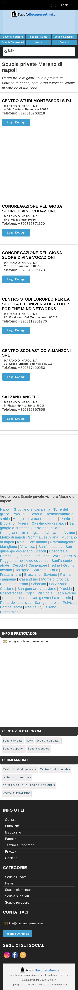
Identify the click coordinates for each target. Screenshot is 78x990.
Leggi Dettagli (16, 122)
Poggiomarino (11, 561)
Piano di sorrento (14, 584)
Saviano (50, 575)
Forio (54, 570)
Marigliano (8, 547)
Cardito (70, 556)
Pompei (6, 556)
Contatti (64, 42)
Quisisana (48, 607)
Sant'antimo (37, 542)
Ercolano (7, 523)
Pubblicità (12, 826)
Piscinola (45, 593)
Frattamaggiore (62, 542)
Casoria (36, 514)
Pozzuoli (19, 514)
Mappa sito (13, 832)
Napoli (5, 509)
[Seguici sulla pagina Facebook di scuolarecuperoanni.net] (15, 955)
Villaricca (27, 547)
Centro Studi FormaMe (55, 769)
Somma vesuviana (43, 537)
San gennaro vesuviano (36, 589)
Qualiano (23, 556)
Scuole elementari (13, 42)
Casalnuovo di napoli (49, 523)
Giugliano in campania (32, 509)
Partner (10, 838)
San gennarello (47, 603)
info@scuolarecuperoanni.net (28, 641)
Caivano (53, 533)
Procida (65, 589)
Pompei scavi (11, 607)
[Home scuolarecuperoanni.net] (42, 14)
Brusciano (32, 575)
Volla (57, 556)
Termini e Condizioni (20, 845)
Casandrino (28, 579)
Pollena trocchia (15, 598)
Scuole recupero (13, 36)
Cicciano (7, 589)
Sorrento (39, 570)
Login (65, 4)
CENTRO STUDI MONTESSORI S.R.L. (38, 101)
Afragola (20, 519)
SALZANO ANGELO (21, 397)
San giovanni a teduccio (51, 598)
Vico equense (37, 561)
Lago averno (66, 593)
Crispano (38, 584)
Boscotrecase (11, 593)
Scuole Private (38, 36)
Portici (65, 519)
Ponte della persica (16, 603)
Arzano (69, 533)
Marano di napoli (43, 519)
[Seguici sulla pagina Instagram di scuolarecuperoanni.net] (7, 955)
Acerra (23, 523)
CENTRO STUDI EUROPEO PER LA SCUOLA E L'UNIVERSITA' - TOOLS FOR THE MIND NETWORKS (36, 304)
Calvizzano (58, 584)
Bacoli (41, 551)
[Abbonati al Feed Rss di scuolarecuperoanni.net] (23, 955)
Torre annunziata (46, 528)
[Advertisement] (39, 166)
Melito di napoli (12, 537)
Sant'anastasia (50, 547)
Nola (21, 542)
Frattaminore (10, 575)
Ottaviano (41, 556)
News (38, 42)
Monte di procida (55, 579)
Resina (31, 607)
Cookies (11, 858)
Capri (30, 593)
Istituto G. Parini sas (17, 777)
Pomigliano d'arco (14, 533)
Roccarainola (11, 612)
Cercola (18, 565)
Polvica (69, 603)
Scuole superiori (64, 36)
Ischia (55, 565)
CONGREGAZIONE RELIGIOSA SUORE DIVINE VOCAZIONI (32, 255)
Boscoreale (58, 551)
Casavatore (37, 565)
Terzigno (22, 570)
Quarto (38, 533)
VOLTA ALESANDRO (16, 793)
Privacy (10, 851)
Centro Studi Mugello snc (20, 769)
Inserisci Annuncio (17, 933)
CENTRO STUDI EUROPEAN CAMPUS (29, 785)
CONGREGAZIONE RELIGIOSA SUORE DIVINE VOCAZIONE (32, 208)
